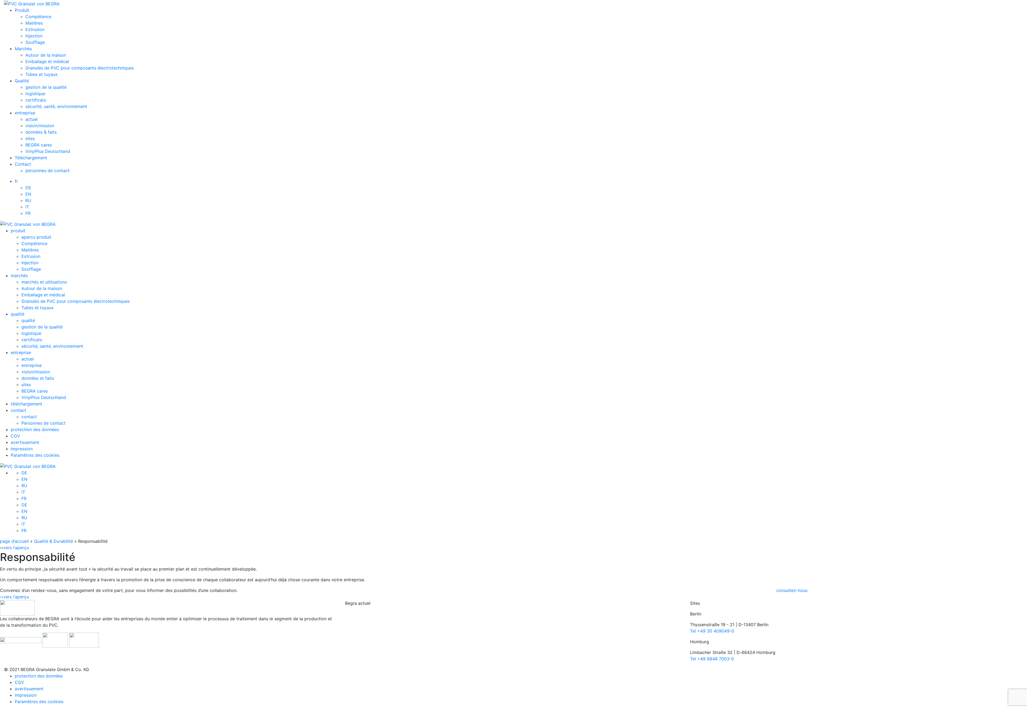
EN (28, 194)
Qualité (22, 80)
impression (22, 448)
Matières (34, 23)
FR (27, 213)
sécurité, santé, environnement (56, 106)
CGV (15, 436)
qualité (17, 314)
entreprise (25, 112)
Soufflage (35, 42)
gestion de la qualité (46, 87)
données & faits (41, 132)
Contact (23, 164)
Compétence (38, 16)
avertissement (25, 442)
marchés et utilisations (44, 282)
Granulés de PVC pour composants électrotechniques (79, 68)
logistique (35, 93)
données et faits (37, 378)
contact (18, 410)
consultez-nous (791, 590)
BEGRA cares (38, 145)
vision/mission (39, 125)
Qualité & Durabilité (53, 541)
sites (30, 138)
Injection (34, 35)
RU (28, 200)
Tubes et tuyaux (41, 74)
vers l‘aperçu (16, 547)
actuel (31, 119)
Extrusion (34, 29)
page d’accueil (14, 541)
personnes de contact (47, 170)
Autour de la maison (45, 55)
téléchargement (26, 403)
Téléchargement (31, 157)
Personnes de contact (43, 423)
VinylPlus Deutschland (47, 151)
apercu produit (36, 237)
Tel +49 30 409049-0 (712, 631)
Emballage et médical (47, 61)
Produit (22, 10)
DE (28, 187)
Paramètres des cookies (35, 455)
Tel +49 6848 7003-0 (712, 658)
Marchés (23, 48)
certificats (35, 100)
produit (18, 230)
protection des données (35, 429)
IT (27, 207)
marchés (19, 275)
